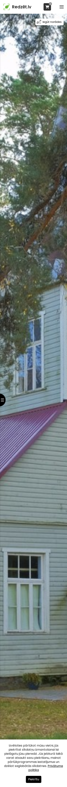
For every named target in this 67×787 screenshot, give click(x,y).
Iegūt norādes (52, 22)
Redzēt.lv (21, 7)
